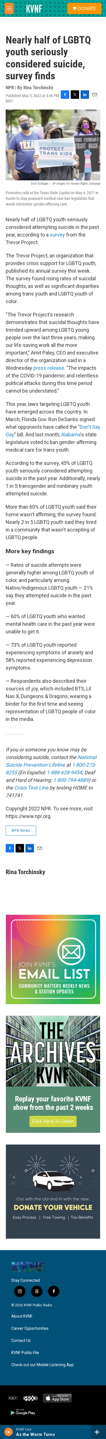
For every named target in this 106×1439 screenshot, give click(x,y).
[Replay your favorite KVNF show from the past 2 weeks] (53, 1051)
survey (57, 235)
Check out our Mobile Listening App (42, 1365)
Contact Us (21, 1341)
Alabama (70, 435)
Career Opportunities (30, 1328)
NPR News (21, 830)
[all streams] (98, 1432)
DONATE (87, 8)
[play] (8, 1432)
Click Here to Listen (53, 1121)
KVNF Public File (25, 1353)
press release (48, 368)
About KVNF (22, 1316)
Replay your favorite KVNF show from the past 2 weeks (53, 1103)
